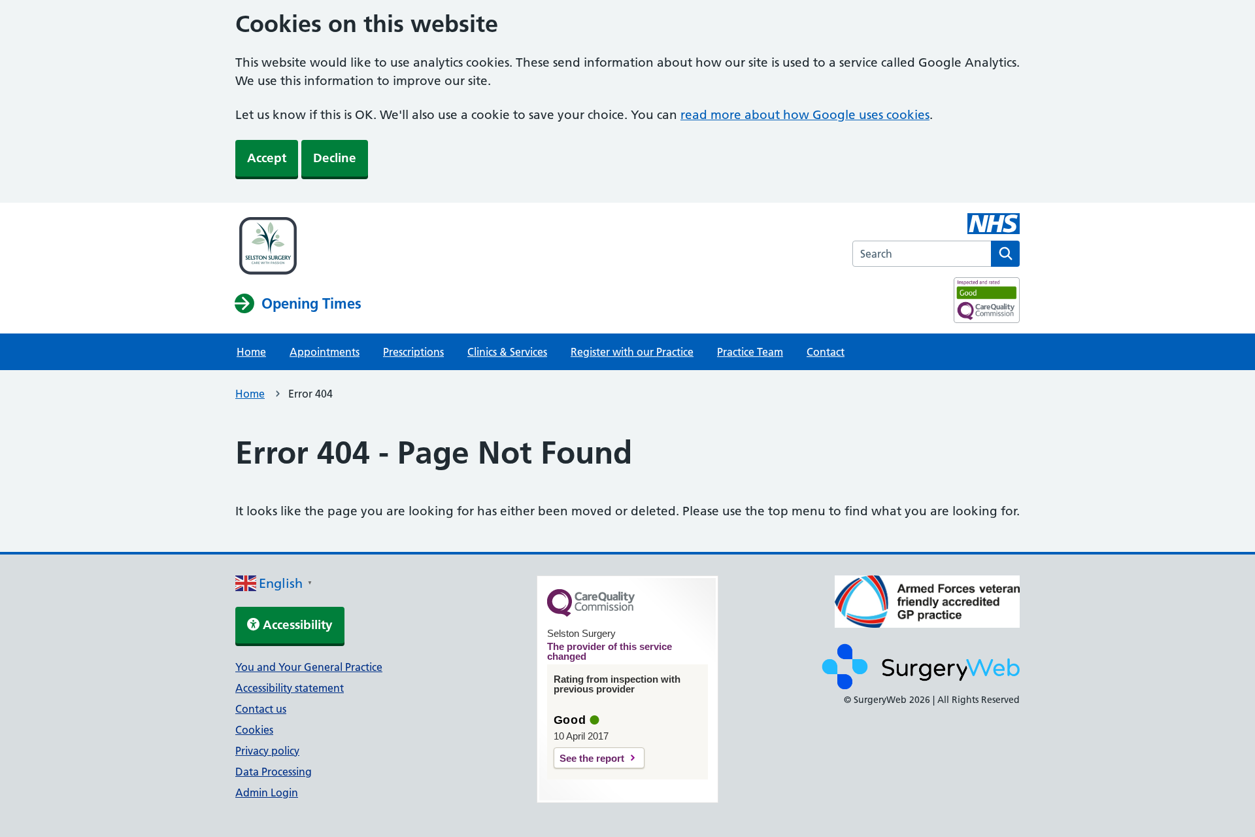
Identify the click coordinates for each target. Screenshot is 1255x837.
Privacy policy (267, 750)
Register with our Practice (632, 351)
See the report (592, 758)
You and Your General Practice (308, 667)
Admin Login (266, 792)
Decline (334, 157)
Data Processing (273, 771)
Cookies (254, 729)
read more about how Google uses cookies (804, 114)
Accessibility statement (289, 687)
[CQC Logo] (591, 613)
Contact (826, 351)
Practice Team (750, 351)
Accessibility (296, 624)
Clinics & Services (507, 351)
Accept (266, 157)
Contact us (260, 708)
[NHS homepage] (298, 247)
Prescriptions (413, 351)
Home (251, 351)
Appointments (325, 351)
